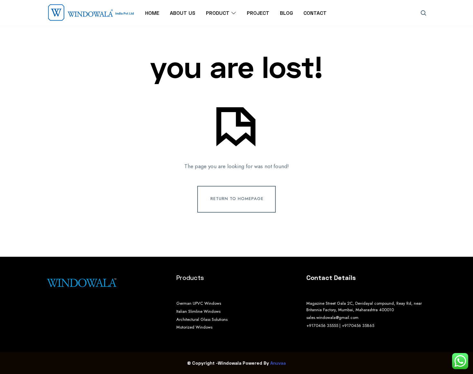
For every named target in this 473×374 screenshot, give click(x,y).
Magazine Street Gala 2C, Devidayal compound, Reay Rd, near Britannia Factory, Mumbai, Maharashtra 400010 (364, 306)
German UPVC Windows (198, 303)
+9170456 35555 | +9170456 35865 (340, 325)
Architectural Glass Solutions (201, 319)
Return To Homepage (237, 199)
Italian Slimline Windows (198, 311)
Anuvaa (278, 363)
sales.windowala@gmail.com (332, 317)
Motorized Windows (194, 327)
